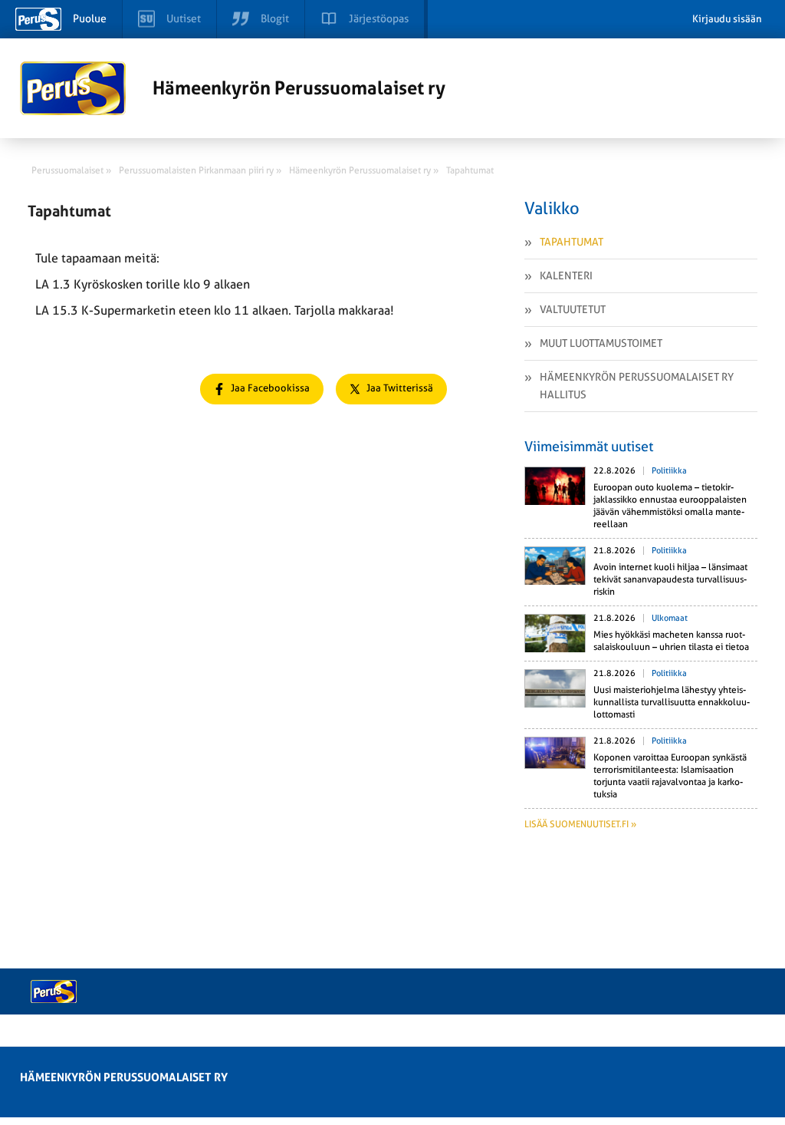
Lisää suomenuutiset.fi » (580, 824)
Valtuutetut (573, 309)
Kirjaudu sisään (727, 19)
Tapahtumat (571, 242)
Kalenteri (566, 275)
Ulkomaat (670, 618)
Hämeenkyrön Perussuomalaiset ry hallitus (637, 386)
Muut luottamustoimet (601, 343)
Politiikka (669, 471)
